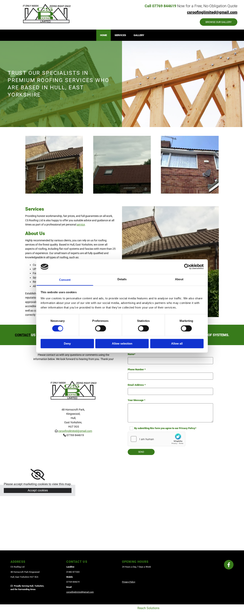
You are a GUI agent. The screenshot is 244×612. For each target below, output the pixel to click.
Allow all (177, 343)
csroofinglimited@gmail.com (75, 430)
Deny (67, 343)
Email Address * (137, 384)
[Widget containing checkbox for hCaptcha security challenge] (156, 439)
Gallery (139, 35)
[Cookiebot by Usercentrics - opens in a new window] (187, 267)
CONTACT (22, 335)
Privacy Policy (128, 582)
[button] (218, 22)
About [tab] (179, 279)
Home (103, 35)
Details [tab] (122, 279)
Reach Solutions (148, 608)
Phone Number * (137, 369)
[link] (37, 474)
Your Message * (136, 400)
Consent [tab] (65, 279)
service (81, 224)
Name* (131, 354)
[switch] (100, 328)
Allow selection (122, 343)
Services (120, 35)
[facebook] (229, 564)
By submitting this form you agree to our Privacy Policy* (165, 428)
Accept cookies (38, 490)
